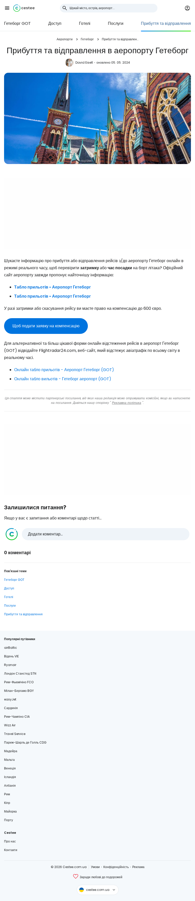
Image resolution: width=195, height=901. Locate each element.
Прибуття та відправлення (166, 23)
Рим (7, 794)
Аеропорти (65, 39)
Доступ (54, 23)
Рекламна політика (126, 403)
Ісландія (10, 777)
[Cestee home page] (24, 8)
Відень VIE (11, 656)
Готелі (84, 23)
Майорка (10, 811)
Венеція (10, 768)
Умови (95, 867)
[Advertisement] (97, 213)
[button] (7, 8)
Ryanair (10, 665)
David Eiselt (84, 62)
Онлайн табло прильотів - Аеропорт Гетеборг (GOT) (64, 370)
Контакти (10, 850)
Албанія (10, 785)
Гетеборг (87, 39)
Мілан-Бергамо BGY (19, 691)
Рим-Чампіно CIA (17, 716)
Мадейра (10, 751)
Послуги (115, 23)
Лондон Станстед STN (20, 673)
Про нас (10, 841)
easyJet (10, 699)
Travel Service (14, 734)
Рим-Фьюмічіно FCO (19, 682)
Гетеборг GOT (17, 23)
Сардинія (11, 708)
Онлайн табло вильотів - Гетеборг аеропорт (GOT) (62, 379)
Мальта (9, 760)
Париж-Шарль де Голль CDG (25, 742)
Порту (8, 820)
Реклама (138, 867)
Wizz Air (9, 725)
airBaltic (10, 647)
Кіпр (7, 803)
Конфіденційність (116, 867)
